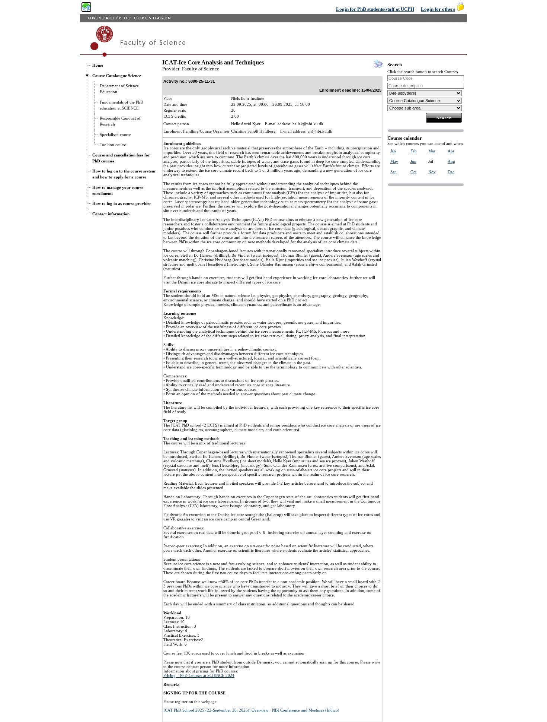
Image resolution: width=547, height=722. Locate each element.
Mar (431, 151)
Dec (451, 172)
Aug (451, 161)
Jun (413, 161)
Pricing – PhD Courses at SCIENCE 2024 (198, 675)
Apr (451, 151)
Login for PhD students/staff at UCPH (375, 9)
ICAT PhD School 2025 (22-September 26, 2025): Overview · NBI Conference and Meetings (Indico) (251, 710)
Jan (393, 151)
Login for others (438, 9)
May (394, 161)
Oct (413, 172)
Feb (413, 151)
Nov (432, 172)
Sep (393, 172)
